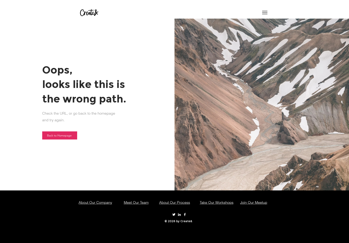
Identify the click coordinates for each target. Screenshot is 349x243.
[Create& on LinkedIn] (179, 214)
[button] (264, 12)
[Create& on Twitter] (174, 214)
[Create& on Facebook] (185, 214)
